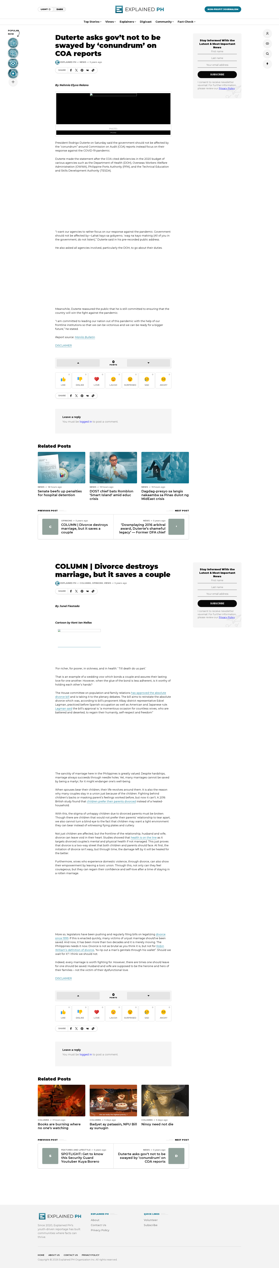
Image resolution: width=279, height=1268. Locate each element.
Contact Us (98, 1225)
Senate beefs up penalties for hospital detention (60, 493)
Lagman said (63, 708)
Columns (85, 583)
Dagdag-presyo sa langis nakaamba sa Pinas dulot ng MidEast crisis (165, 495)
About (95, 1220)
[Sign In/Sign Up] (267, 33)
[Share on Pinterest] (82, 70)
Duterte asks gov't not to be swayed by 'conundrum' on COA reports (142, 1158)
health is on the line (144, 837)
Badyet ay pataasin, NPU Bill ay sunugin (113, 1126)
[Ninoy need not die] (165, 1100)
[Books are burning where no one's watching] (61, 1100)
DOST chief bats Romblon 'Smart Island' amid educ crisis (111, 495)
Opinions (66, 520)
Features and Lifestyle (76, 1150)
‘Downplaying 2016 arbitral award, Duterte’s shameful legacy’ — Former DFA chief (142, 528)
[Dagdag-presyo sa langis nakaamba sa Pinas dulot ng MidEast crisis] (165, 467)
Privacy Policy (227, 88)
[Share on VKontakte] (87, 70)
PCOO (113, 132)
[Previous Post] (50, 527)
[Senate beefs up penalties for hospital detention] (61, 467)
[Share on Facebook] (71, 70)
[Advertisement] (113, 201)
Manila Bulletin (85, 337)
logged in (86, 421)
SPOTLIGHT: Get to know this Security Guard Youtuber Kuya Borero (82, 1158)
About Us (54, 1255)
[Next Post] (176, 527)
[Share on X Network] (76, 70)
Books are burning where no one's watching (59, 1126)
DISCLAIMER (63, 345)
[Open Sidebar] (267, 43)
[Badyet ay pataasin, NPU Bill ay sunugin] (113, 1100)
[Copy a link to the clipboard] (93, 70)
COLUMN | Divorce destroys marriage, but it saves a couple (84, 528)
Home (41, 1255)
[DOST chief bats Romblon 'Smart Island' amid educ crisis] (113, 467)
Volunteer (151, 1220)
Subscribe (151, 1225)
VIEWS (107, 583)
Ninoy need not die (157, 1124)
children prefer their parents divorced (111, 801)
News (83, 62)
